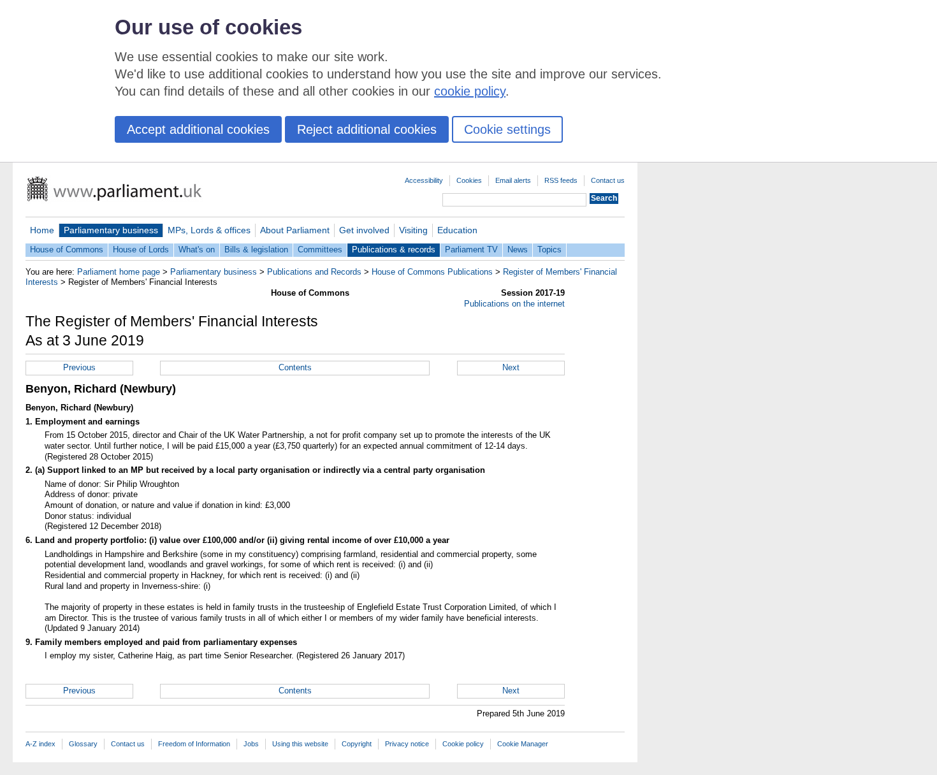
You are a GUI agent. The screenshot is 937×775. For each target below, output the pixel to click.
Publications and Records (314, 272)
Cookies (469, 180)
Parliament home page (118, 272)
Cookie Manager (522, 744)
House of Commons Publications (432, 272)
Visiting (413, 230)
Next (510, 367)
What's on (196, 249)
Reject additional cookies (367, 129)
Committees (320, 249)
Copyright (357, 744)
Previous (79, 367)
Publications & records (393, 249)
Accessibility (424, 180)
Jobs (251, 744)
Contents (295, 367)
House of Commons (66, 249)
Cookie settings (507, 129)
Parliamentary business (111, 230)
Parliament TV (471, 249)
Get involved (364, 230)
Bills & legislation (256, 249)
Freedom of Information (194, 744)
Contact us (608, 180)
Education (457, 230)
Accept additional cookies (198, 129)
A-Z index (40, 744)
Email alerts (513, 180)
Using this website (300, 744)
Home (42, 230)
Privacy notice (407, 744)
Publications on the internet (514, 303)
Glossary (83, 744)
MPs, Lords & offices (209, 230)
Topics (549, 249)
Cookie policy (463, 744)
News (517, 249)
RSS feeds (560, 180)
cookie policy (469, 91)
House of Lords (141, 249)
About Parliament (295, 230)
